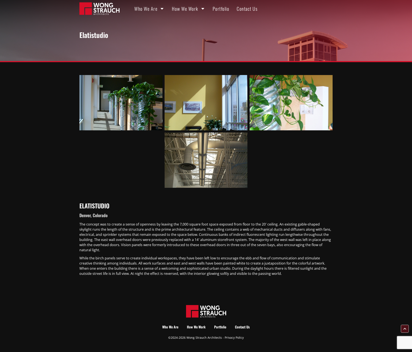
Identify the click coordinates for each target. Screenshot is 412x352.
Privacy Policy (234, 337)
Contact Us (247, 8)
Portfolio (221, 8)
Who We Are (146, 8)
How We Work (185, 8)
